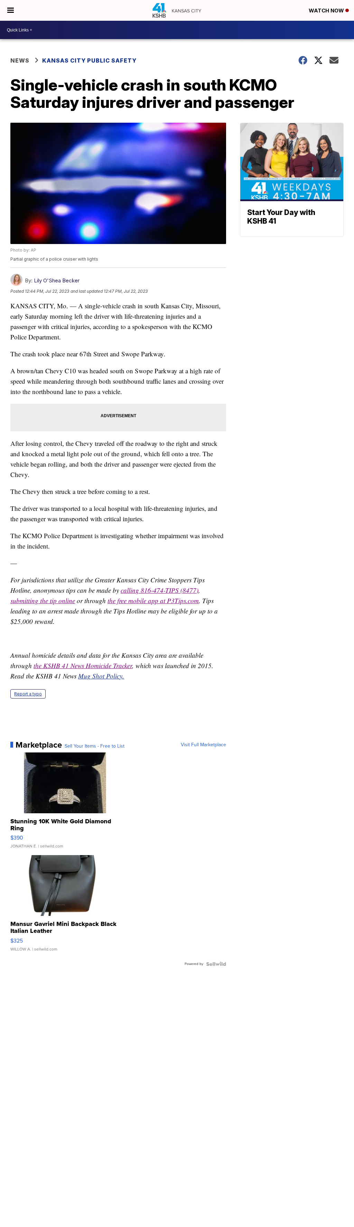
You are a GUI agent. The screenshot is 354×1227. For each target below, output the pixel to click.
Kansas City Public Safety (89, 60)
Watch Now (327, 10)
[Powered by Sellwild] (216, 964)
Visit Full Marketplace (203, 744)
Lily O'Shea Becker (57, 280)
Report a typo (28, 693)
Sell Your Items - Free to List (94, 746)
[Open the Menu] (10, 10)
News (19, 60)
